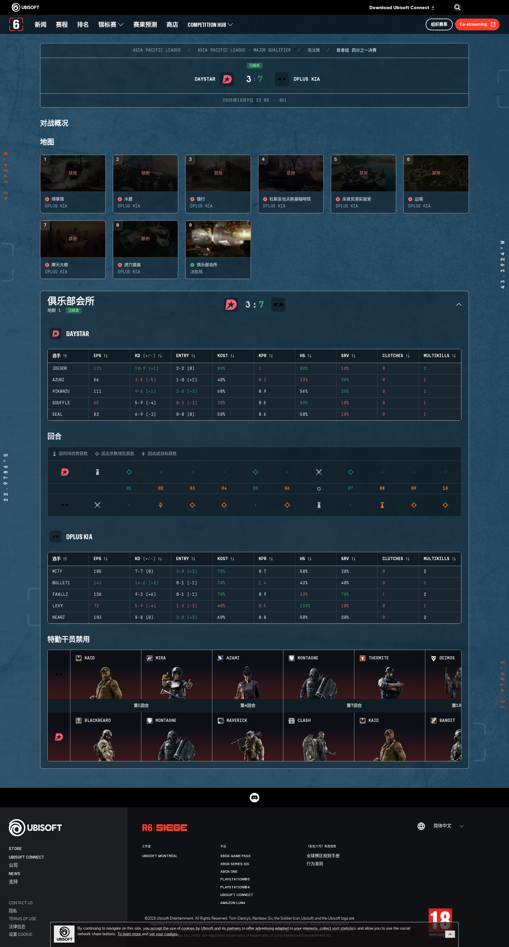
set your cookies (163, 934)
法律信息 (17, 926)
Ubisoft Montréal (160, 856)
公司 (13, 865)
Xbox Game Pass (235, 856)
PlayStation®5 (235, 879)
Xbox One (229, 872)
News (14, 874)
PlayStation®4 (235, 887)
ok (450, 934)
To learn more (130, 934)
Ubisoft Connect (26, 857)
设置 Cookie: (21, 934)
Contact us (21, 902)
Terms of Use (22, 918)
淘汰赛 (314, 50)
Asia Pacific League (157, 50)
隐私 (13, 910)
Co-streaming (473, 24)
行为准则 (315, 864)
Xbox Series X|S (234, 864)
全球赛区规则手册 (323, 856)
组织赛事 (439, 24)
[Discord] (254, 798)
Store (15, 849)
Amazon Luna (232, 903)
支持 (13, 882)
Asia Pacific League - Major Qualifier (244, 50)
